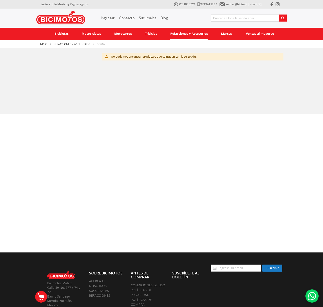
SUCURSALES (99, 290)
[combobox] (249, 18)
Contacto (127, 18)
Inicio (44, 44)
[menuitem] (61, 33)
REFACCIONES (99, 295)
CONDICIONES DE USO (148, 285)
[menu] (161, 34)
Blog (164, 18)
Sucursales (147, 18)
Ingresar (108, 18)
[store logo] (60, 18)
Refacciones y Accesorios (72, 44)
